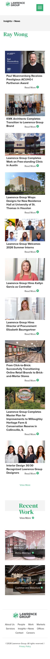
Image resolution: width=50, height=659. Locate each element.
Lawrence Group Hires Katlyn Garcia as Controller (24, 285)
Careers (30, 633)
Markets (41, 625)
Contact (19, 633)
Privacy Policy (25, 646)
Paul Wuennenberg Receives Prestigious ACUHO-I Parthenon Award (24, 79)
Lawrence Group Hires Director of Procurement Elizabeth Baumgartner (21, 326)
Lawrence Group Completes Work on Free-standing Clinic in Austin (24, 161)
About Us (10, 625)
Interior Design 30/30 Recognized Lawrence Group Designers (24, 469)
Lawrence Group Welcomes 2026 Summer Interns (23, 245)
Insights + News (26, 629)
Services (10, 629)
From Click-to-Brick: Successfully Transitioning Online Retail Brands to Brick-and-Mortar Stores (24, 370)
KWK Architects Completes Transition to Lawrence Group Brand (24, 122)
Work (31, 625)
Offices (40, 629)
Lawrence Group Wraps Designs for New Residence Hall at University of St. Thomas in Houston (23, 202)
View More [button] (25, 485)
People (21, 625)
